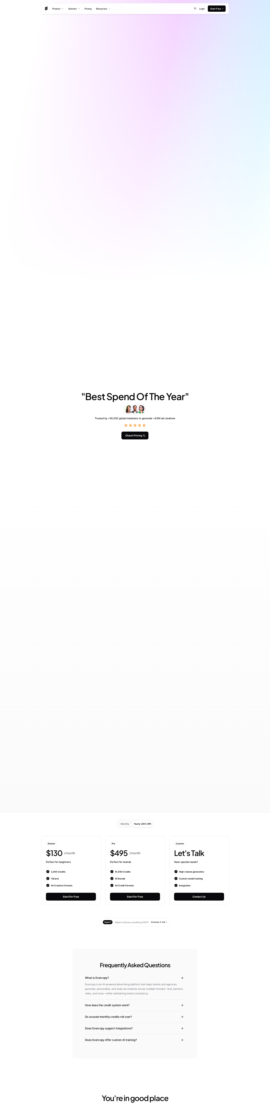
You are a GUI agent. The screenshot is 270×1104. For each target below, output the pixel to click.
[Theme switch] (195, 8)
